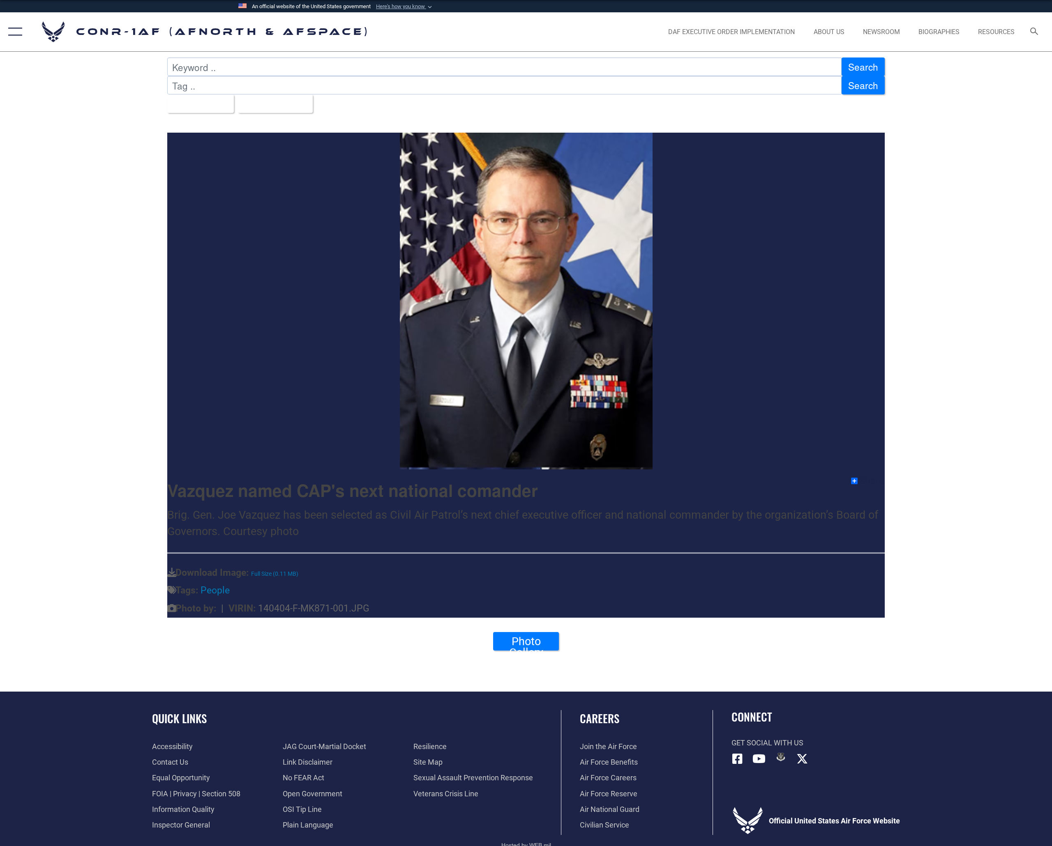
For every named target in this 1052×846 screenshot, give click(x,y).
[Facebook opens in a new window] (737, 759)
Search (863, 66)
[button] (405, 6)
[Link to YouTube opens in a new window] (759, 759)
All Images (197, 103)
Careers (599, 718)
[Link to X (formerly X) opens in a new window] (802, 759)
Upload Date (272, 103)
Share (871, 481)
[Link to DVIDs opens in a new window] (781, 757)
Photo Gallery (526, 643)
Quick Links (179, 718)
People (215, 590)
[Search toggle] (1034, 32)
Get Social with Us (767, 742)
